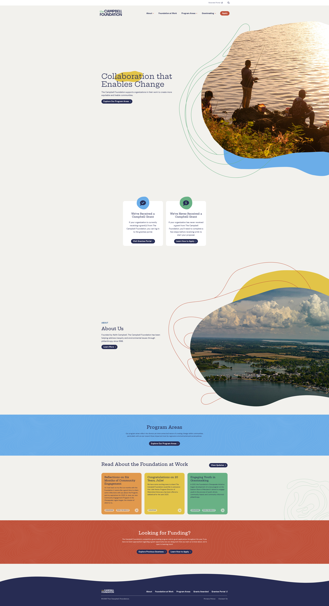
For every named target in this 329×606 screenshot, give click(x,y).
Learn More (108, 347)
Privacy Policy (209, 599)
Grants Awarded (201, 591)
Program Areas (188, 13)
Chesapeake (109, 510)
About (149, 13)
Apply (225, 13)
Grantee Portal (214, 3)
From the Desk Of (123, 510)
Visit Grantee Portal (142, 241)
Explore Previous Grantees (151, 551)
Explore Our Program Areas (116, 101)
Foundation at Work (168, 13)
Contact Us (223, 599)
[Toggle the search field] (229, 2)
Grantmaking (208, 13)
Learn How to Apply (185, 241)
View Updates (217, 465)
